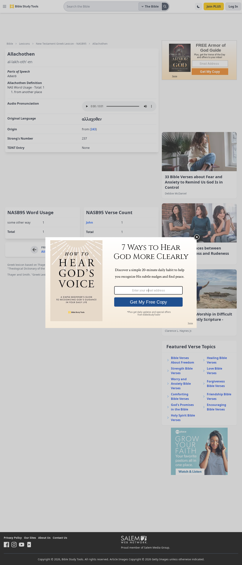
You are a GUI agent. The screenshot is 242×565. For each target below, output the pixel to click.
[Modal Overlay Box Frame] (121, 282)
